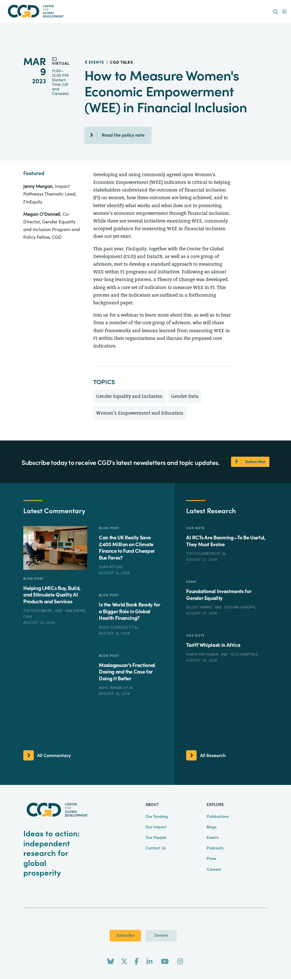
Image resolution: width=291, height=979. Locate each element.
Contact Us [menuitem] (156, 848)
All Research (213, 755)
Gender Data (184, 396)
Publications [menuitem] (218, 816)
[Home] (35, 11)
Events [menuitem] (213, 837)
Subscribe (125, 935)
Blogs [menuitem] (212, 827)
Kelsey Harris (199, 607)
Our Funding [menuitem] (157, 816)
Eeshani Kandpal (240, 607)
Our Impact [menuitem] (156, 827)
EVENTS (96, 62)
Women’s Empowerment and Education (139, 413)
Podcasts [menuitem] (215, 848)
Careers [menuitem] (214, 869)
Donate (161, 935)
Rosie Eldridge (114, 627)
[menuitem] (275, 11)
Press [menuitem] (211, 859)
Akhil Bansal (111, 688)
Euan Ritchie (111, 567)
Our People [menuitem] (156, 837)
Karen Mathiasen (202, 654)
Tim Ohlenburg (38, 611)
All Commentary (54, 755)
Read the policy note (123, 135)
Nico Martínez (244, 654)
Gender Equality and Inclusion (129, 396)
